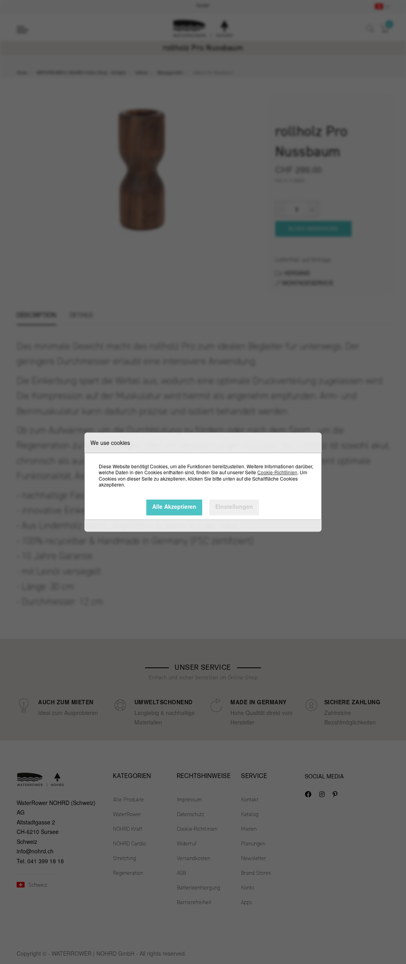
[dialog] (203, 482)
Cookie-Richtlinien (277, 472)
